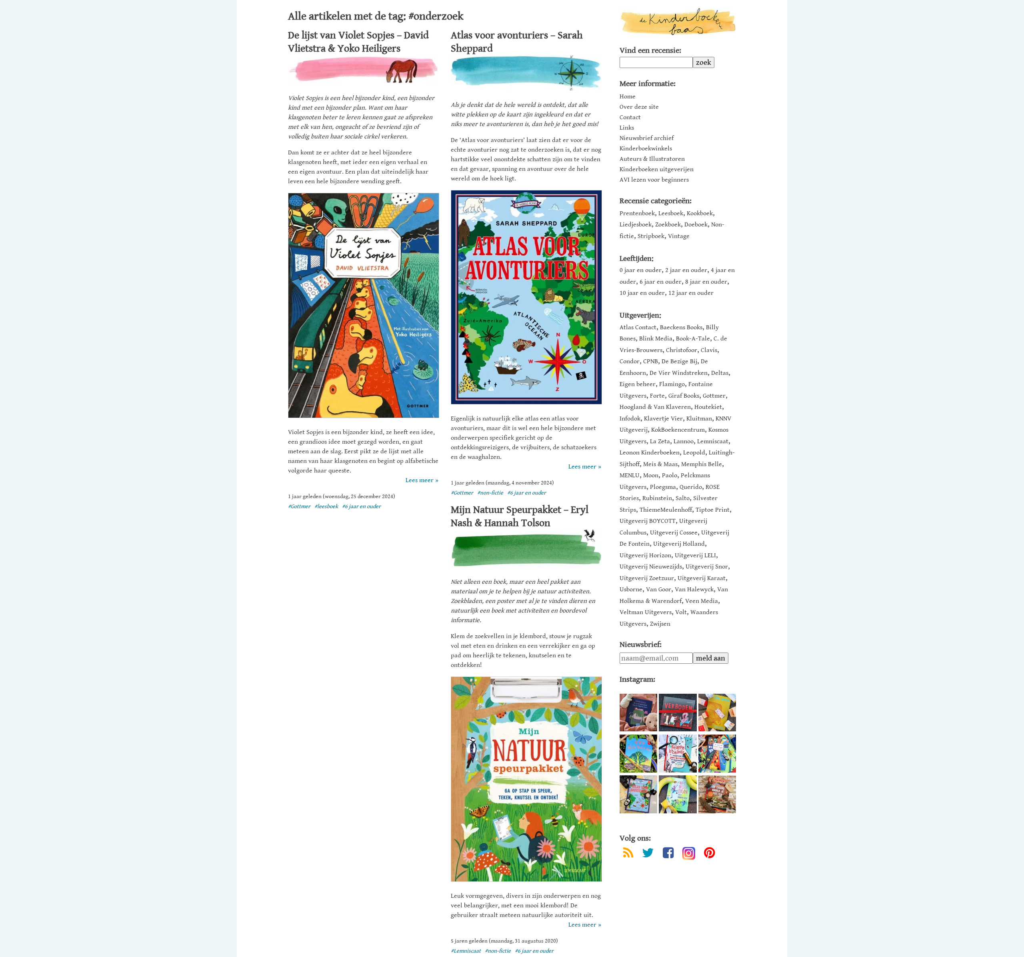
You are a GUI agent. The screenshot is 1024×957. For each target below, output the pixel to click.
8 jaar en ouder (706, 282)
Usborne (631, 589)
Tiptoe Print (713, 510)
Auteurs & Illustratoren (652, 159)
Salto (683, 498)
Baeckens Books (681, 327)
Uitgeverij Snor (707, 567)
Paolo (669, 475)
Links (627, 128)
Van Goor (658, 589)
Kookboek (700, 213)
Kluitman (699, 418)
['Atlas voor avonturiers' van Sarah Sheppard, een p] (638, 794)
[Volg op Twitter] (648, 854)
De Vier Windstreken (679, 373)
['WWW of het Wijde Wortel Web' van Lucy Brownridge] (638, 753)
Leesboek (670, 213)
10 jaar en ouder (642, 293)
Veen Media (701, 601)
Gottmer (714, 396)
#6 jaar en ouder (361, 506)
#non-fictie (490, 493)
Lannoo (684, 441)
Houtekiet (708, 407)
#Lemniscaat (466, 951)
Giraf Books (683, 396)
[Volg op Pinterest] (709, 854)
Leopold (694, 452)
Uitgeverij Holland (679, 544)
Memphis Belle (701, 464)
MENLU (630, 475)
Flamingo (672, 384)
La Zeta (660, 441)
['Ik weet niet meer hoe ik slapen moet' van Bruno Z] (638, 712)
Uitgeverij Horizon (645, 555)
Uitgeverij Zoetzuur (647, 578)
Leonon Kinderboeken (650, 452)
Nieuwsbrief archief (647, 138)
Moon (650, 475)
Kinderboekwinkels (646, 149)
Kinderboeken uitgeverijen (657, 169)
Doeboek (696, 224)
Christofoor (681, 350)
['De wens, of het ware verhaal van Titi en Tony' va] (717, 712)
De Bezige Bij (679, 361)
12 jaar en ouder (691, 293)
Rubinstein (657, 498)
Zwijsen (660, 624)
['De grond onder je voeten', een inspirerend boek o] (717, 794)
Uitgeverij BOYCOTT (648, 521)
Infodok (630, 418)
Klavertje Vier (663, 418)
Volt (681, 612)
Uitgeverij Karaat (702, 578)
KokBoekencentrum (678, 430)
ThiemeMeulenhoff (666, 510)
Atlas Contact (638, 327)
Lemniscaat (712, 441)
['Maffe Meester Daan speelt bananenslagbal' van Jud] (677, 794)
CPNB (650, 361)
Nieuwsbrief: (641, 644)
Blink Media (655, 338)
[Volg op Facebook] (668, 854)
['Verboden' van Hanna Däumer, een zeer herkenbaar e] (677, 712)
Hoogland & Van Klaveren (655, 407)
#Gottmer (299, 506)
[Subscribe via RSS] (628, 854)
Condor (630, 361)
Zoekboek (668, 224)
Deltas (719, 373)
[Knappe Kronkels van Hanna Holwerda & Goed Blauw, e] (677, 753)
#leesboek (326, 506)
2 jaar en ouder (686, 270)
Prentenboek (637, 213)
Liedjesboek (636, 224)
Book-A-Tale (693, 338)
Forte (657, 396)
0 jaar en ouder (641, 270)
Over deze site (639, 107)
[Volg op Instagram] (688, 853)
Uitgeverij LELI (695, 555)
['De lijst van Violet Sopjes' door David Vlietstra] (717, 753)
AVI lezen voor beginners (654, 180)
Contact (630, 117)
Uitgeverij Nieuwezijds (651, 567)
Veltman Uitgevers (646, 612)
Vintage (679, 236)
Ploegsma (663, 487)
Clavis (709, 350)
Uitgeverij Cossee (674, 533)
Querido (691, 487)
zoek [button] (703, 62)
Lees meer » (422, 480)
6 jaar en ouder (661, 282)
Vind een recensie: (650, 50)
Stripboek (651, 236)
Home (628, 97)
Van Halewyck (694, 589)
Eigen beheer (638, 384)
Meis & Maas (660, 464)
